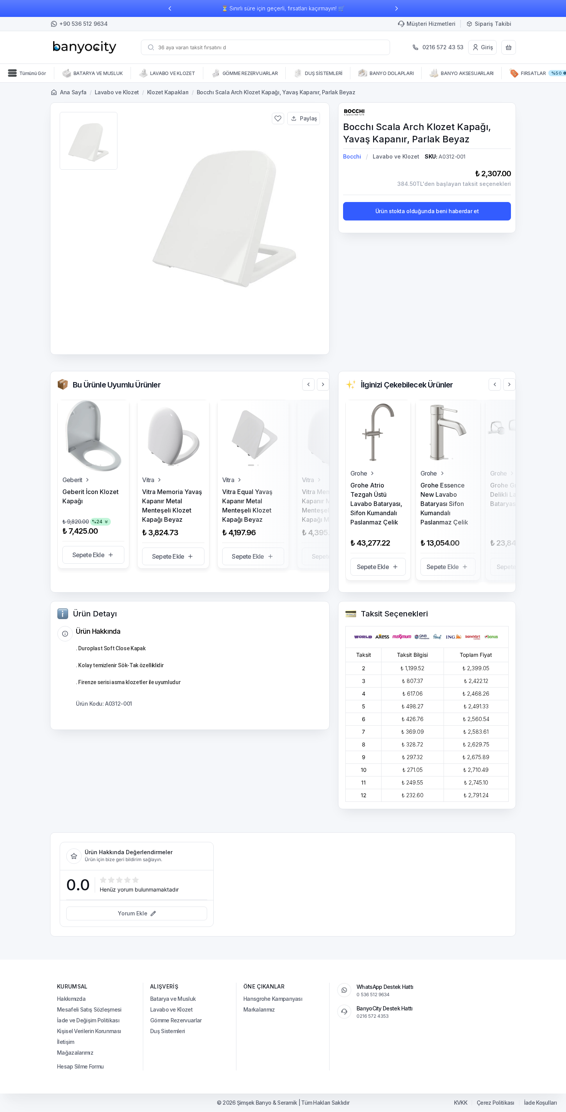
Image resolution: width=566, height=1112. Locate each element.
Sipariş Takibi (493, 23)
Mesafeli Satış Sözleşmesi (89, 1009)
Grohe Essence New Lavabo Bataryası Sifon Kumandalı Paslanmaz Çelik (444, 503)
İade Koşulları (540, 1102)
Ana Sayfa (73, 92)
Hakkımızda (71, 998)
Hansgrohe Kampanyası (272, 998)
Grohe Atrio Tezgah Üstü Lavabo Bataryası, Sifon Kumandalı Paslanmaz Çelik (376, 503)
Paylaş (308, 118)
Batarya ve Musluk (173, 998)
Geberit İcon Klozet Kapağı (90, 496)
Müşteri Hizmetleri (431, 23)
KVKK (460, 1102)
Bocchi (352, 156)
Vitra (148, 480)
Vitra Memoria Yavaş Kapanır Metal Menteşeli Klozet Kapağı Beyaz (172, 505)
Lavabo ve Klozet (117, 92)
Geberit (72, 480)
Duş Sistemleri (167, 1031)
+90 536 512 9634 (83, 23)
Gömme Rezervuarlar (175, 1020)
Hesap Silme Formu (80, 1066)
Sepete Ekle (88, 555)
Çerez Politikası (495, 1102)
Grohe (358, 473)
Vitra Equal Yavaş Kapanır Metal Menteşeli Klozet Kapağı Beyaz (247, 505)
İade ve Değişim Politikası (88, 1020)
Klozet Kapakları (168, 92)
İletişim (65, 1042)
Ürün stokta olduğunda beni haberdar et (427, 211)
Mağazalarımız (75, 1052)
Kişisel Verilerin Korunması (89, 1031)
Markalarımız (259, 1009)
